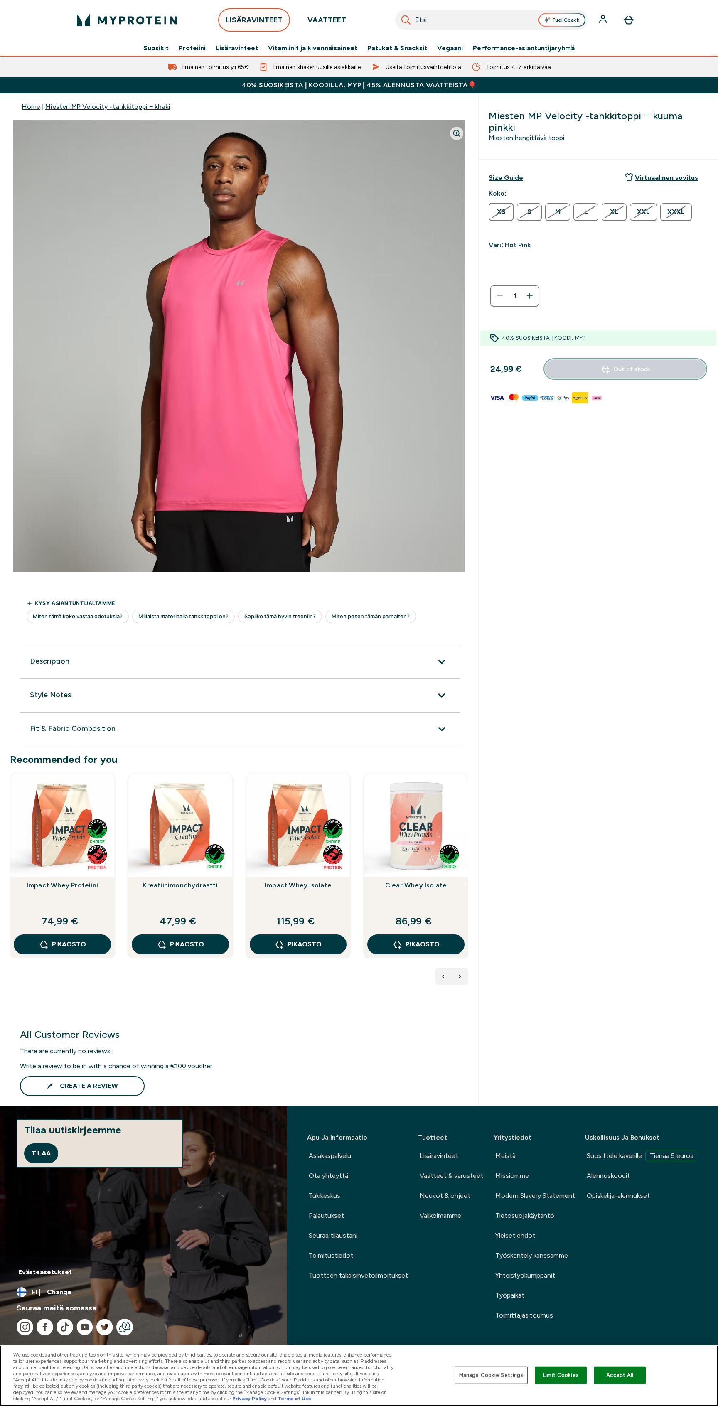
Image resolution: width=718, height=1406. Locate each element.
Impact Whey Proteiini (62, 885)
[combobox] (491, 20)
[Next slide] (466, 883)
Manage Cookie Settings (491, 1375)
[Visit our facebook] (45, 1327)
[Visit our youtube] (84, 1327)
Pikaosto (69, 944)
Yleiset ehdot (515, 1235)
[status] (515, 296)
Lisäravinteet (237, 48)
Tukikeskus (324, 1195)
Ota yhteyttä (328, 1175)
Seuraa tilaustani (333, 1235)
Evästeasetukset (45, 1272)
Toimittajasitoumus (524, 1315)
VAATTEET (326, 20)
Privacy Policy (249, 1398)
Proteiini (192, 48)
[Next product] (460, 976)
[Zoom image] (456, 133)
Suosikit (156, 48)
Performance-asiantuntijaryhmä (524, 48)
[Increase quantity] (530, 296)
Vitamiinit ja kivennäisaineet (312, 48)
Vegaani (450, 48)
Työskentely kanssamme (531, 1255)
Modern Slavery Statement (535, 1195)
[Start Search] (406, 20)
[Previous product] (443, 976)
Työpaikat (509, 1295)
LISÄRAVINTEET (254, 20)
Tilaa (41, 1153)
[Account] (603, 20)
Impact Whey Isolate (298, 885)
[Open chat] (124, 1327)
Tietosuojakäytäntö (524, 1215)
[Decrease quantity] (500, 296)
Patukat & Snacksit (397, 48)
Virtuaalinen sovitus (666, 177)
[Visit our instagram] (25, 1327)
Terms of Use (294, 1398)
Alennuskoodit (608, 1175)
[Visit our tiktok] (65, 1327)
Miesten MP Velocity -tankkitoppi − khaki (107, 106)
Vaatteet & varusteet (451, 1175)
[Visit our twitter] (104, 1327)
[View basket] (628, 20)
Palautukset (326, 1215)
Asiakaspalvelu (330, 1155)
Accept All (619, 1375)
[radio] (501, 212)
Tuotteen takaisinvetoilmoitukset (358, 1275)
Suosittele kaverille (640, 1155)
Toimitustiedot (331, 1255)
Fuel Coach (566, 20)
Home (31, 106)
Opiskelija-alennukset (618, 1195)
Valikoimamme (440, 1215)
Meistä (505, 1155)
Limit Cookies (561, 1375)
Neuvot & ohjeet (445, 1195)
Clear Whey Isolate (416, 885)
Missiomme (512, 1175)
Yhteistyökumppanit (525, 1275)
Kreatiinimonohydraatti (180, 885)
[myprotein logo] (127, 20)
